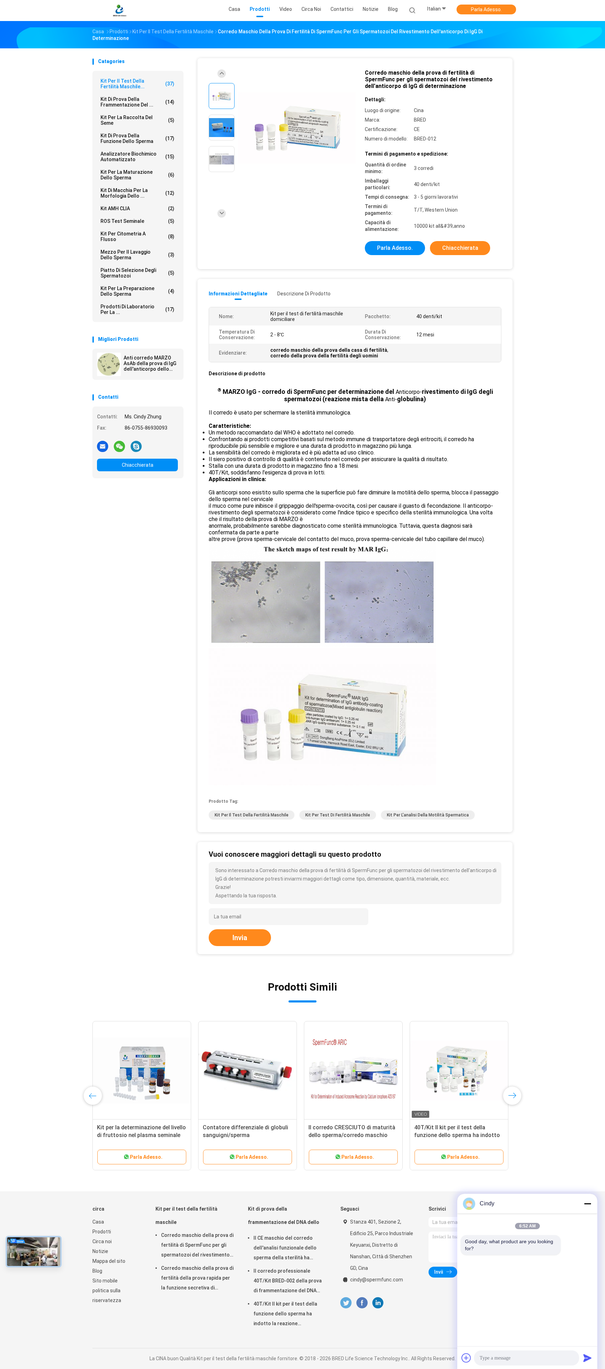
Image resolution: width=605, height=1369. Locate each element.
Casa (98, 1222)
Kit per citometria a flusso (137, 236)
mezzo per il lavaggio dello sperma (137, 254)
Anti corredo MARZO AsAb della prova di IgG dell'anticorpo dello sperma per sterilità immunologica (150, 363)
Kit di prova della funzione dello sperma (137, 138)
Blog (97, 1271)
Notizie (100, 1251)
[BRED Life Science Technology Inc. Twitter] (346, 1303)
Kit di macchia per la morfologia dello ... (137, 193)
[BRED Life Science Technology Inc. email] (102, 446)
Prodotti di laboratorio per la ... (137, 309)
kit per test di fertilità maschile (337, 815)
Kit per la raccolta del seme (137, 120)
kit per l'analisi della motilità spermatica (428, 815)
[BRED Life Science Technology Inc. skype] (136, 446)
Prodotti (101, 1231)
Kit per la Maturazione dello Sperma (137, 174)
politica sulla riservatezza (106, 1295)
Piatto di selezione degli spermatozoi (137, 273)
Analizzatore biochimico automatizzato (137, 156)
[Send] (587, 1357)
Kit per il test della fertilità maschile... (137, 83)
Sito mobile (105, 1281)
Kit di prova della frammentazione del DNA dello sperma (283, 1219)
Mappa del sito (108, 1261)
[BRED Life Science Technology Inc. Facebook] (362, 1303)
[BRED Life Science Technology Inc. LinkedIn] (378, 1303)
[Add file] (466, 1357)
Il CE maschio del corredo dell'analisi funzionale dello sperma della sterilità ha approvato (285, 1248)
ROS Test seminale (137, 221)
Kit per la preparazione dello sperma (137, 291)
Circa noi (102, 1241)
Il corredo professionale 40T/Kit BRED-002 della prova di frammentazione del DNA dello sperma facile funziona (287, 1281)
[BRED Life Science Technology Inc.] (120, 10)
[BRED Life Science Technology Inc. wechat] (119, 446)
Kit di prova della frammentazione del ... (137, 102)
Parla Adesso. (486, 9)
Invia (239, 937)
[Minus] (587, 1203)
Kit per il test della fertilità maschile (251, 815)
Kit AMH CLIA (137, 208)
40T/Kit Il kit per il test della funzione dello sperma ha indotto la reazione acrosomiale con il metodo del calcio (288, 1314)
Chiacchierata (137, 465)
